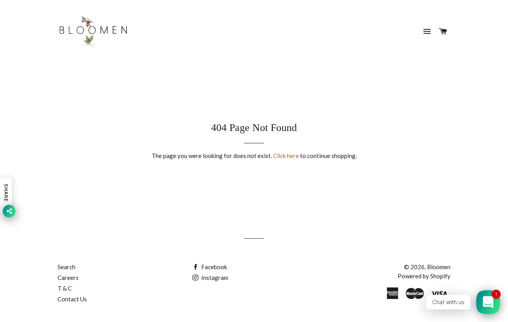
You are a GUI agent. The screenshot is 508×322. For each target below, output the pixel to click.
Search (66, 266)
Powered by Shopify (424, 276)
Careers (68, 277)
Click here (286, 155)
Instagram (214, 277)
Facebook (213, 266)
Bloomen (438, 266)
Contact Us (72, 299)
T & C (65, 288)
